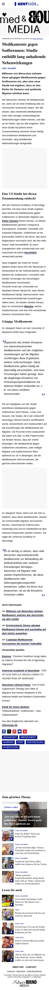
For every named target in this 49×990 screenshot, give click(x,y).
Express (6, 656)
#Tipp (20, 742)
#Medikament (28, 737)
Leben (4, 68)
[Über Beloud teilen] (25, 731)
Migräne (28, 306)
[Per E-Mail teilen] (20, 731)
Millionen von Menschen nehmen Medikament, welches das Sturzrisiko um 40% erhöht (23, 615)
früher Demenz (10, 221)
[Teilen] (14, 731)
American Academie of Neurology (20, 670)
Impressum (11, 971)
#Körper (8, 742)
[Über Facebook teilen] (4, 731)
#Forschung (10, 747)
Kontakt (31, 967)
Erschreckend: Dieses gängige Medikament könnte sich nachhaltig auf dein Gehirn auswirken (24, 629)
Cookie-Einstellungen (34, 971)
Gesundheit (12, 68)
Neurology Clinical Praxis (16, 684)
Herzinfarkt (30, 252)
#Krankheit (10, 737)
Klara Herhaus (38, 39)
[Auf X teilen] (9, 731)
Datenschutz (20, 971)
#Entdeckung (35, 742)
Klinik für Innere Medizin (15, 707)
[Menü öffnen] (3, 4)
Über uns (18, 967)
